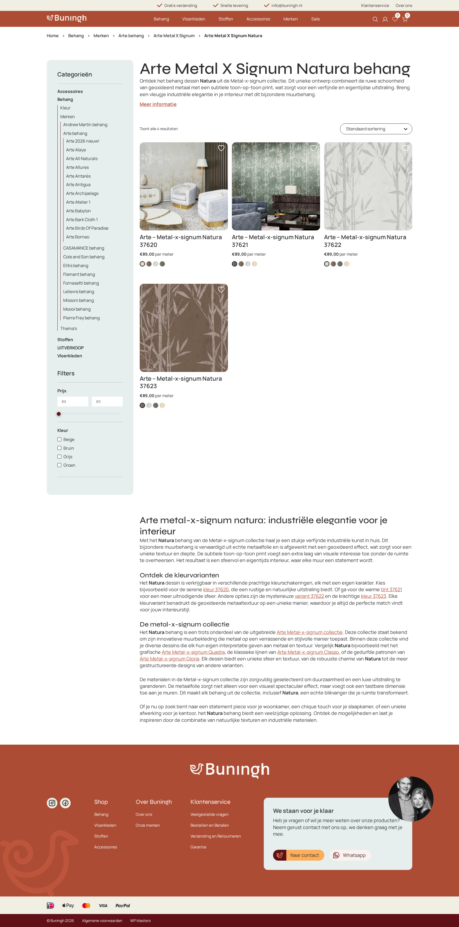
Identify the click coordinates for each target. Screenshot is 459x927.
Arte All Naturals (81, 158)
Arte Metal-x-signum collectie (310, 632)
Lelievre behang (78, 291)
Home (53, 35)
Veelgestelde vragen (209, 814)
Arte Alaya (76, 150)
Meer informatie (158, 104)
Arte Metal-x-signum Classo (308, 652)
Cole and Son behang (83, 257)
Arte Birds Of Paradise (87, 228)
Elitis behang (75, 265)
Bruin (68, 448)
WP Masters (140, 920)
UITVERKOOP (70, 348)
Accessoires (258, 19)
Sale (315, 19)
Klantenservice (375, 5)
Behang (161, 19)
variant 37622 (309, 596)
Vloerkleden (193, 19)
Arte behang (131, 35)
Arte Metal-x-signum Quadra (193, 652)
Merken (290, 19)
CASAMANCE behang (83, 248)
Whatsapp (354, 855)
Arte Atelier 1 (78, 202)
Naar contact (304, 855)
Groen (69, 465)
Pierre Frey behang (81, 318)
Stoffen (226, 19)
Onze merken (148, 825)
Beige (68, 439)
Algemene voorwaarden (102, 920)
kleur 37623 (373, 596)
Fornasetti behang (81, 283)
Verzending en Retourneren (215, 836)
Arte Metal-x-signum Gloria (169, 658)
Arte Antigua (78, 184)
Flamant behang (79, 274)
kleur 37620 (216, 589)
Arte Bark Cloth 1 (82, 219)
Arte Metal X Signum (174, 35)
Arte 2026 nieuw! (82, 141)
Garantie (198, 847)
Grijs (67, 457)
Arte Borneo (77, 237)
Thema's (68, 328)
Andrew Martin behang (85, 124)
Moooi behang (77, 309)
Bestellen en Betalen (209, 825)
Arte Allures (77, 167)
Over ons (404, 5)
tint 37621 (391, 589)
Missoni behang (78, 300)
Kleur (65, 108)
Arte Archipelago (82, 193)
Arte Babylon (78, 211)
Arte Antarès (78, 176)
